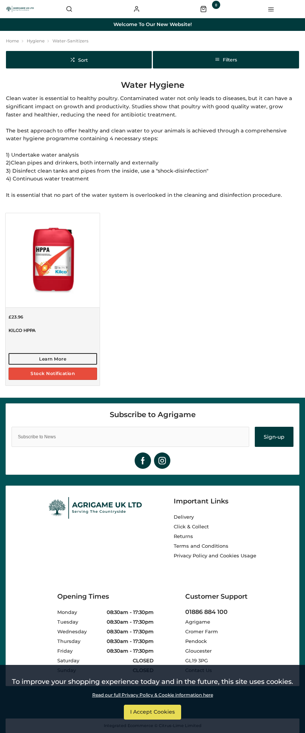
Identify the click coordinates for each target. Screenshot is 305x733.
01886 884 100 (206, 611)
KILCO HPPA (22, 330)
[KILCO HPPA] (52, 260)
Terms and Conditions (201, 546)
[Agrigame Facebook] (143, 460)
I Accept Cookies (152, 712)
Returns (183, 536)
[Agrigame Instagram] (162, 460)
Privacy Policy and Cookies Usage (215, 555)
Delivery (184, 517)
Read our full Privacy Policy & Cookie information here (152, 695)
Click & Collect (191, 526)
